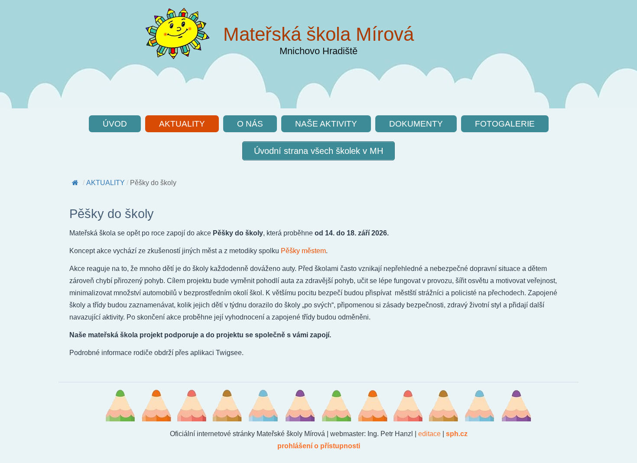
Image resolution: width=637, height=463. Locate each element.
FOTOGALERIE (505, 123)
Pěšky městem (303, 250)
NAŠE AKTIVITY (326, 123)
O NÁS (250, 123)
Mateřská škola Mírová (318, 34)
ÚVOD (115, 123)
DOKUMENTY (416, 123)
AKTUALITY (182, 123)
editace (429, 433)
